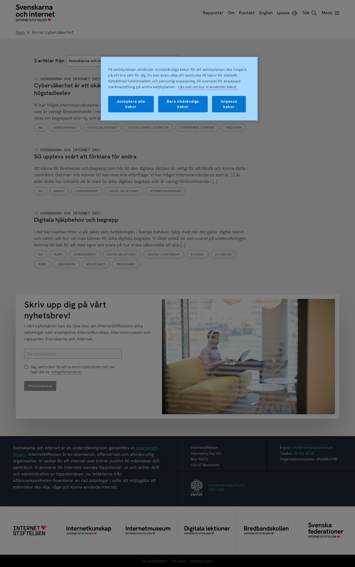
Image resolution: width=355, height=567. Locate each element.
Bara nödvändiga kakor (183, 104)
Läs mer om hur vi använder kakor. (208, 86)
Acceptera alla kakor (131, 104)
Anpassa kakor (229, 104)
